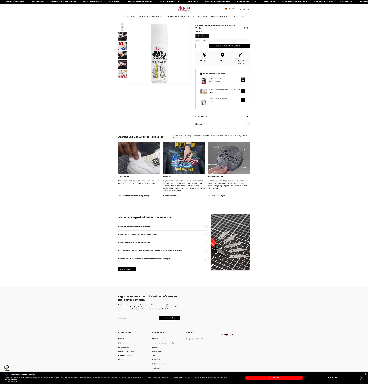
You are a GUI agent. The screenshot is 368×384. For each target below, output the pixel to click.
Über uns (155, 339)
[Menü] (10, 365)
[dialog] (184, 378)
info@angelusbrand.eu (194, 339)
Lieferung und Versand (126, 351)
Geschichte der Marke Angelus (163, 343)
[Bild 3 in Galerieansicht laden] (122, 46)
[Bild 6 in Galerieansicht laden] (122, 74)
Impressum (156, 360)
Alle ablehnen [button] (333, 378)
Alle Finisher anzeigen (216, 196)
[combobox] (366, 374)
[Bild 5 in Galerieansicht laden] (122, 64)
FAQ (119, 343)
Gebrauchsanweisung (126, 356)
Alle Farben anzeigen (171, 196)
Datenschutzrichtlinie (11, 379)
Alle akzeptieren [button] (274, 378)
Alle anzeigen (125, 269)
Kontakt (121, 339)
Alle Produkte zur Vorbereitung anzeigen (134, 196)
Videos (120, 360)
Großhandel (156, 368)
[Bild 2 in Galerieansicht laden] (122, 36)
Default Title (202, 36)
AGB (153, 356)
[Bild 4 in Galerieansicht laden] (122, 55)
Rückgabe (155, 347)
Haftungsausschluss (159, 364)
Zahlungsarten (123, 347)
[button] (239, 9)
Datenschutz (157, 351)
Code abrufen (169, 318)
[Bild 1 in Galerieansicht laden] (122, 27)
